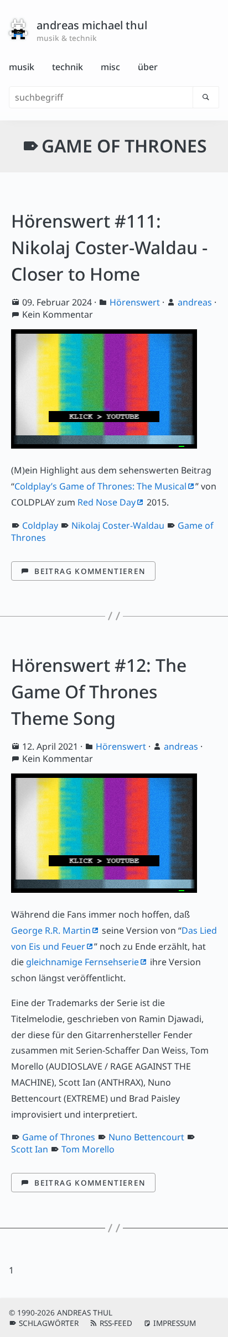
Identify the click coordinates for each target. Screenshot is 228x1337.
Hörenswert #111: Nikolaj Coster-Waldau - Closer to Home (109, 247)
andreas (195, 302)
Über (148, 67)
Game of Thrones (58, 1137)
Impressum (174, 1323)
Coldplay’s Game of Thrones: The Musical (100, 486)
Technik (67, 67)
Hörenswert (135, 302)
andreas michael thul (92, 25)
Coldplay (40, 525)
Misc (110, 67)
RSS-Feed (116, 1323)
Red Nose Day (106, 502)
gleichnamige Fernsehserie (82, 962)
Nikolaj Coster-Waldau (117, 525)
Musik (21, 67)
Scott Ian (29, 1149)
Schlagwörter (49, 1323)
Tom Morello (88, 1149)
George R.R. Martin (51, 930)
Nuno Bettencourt (146, 1137)
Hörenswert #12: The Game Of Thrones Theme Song (98, 691)
